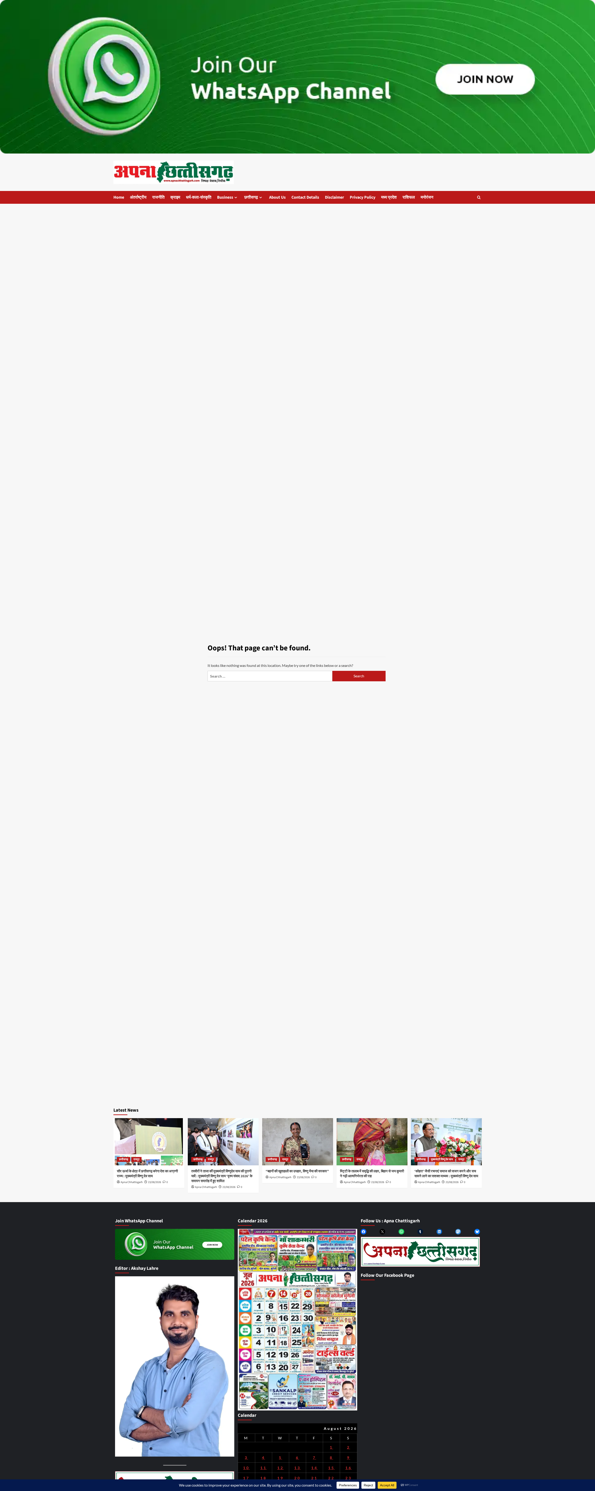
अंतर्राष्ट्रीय (138, 197)
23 (348, 1478)
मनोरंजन (427, 197)
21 (314, 1478)
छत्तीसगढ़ (251, 197)
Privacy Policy (362, 197)
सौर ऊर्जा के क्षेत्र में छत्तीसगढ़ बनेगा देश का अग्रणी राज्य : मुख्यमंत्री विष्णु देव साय (147, 1174)
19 (280, 1478)
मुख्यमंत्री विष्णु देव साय (442, 1159)
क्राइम (175, 197)
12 (280, 1467)
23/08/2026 (154, 1182)
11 (263, 1467)
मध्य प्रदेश (389, 197)
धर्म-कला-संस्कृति (198, 197)
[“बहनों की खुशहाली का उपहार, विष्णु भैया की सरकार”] (297, 1141)
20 (297, 1478)
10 (246, 1467)
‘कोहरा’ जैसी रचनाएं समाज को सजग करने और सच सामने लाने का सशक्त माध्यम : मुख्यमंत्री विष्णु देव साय (446, 1174)
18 (263, 1478)
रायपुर (136, 1159)
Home (118, 197)
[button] (479, 197)
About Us (277, 197)
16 (348, 1467)
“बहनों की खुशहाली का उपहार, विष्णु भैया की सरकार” (297, 1171)
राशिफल (409, 197)
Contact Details (305, 197)
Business (225, 197)
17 (246, 1478)
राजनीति (158, 197)
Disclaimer (334, 197)
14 (314, 1467)
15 (331, 1467)
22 (331, 1478)
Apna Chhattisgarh (132, 1182)
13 (297, 1467)
